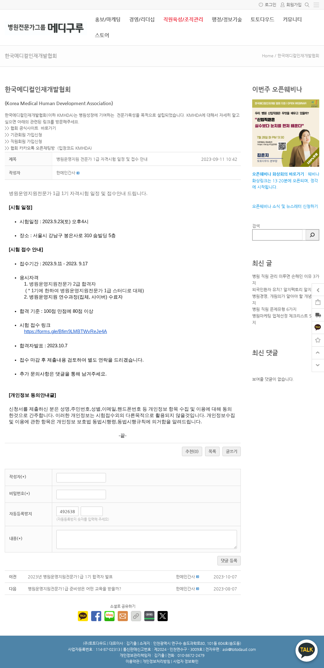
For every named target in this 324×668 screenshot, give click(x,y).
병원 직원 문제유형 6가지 (274, 309)
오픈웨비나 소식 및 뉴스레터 (277, 206)
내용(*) (15, 538)
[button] (65, 172)
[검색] (312, 235)
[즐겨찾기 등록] (318, 340)
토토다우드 (262, 19)
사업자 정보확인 (185, 661)
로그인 (270, 4)
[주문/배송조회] (318, 315)
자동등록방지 (20, 513)
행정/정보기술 (227, 19)
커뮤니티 (292, 19)
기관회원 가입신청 (26, 134)
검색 (256, 226)
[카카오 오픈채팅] (318, 327)
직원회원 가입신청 (26, 141)
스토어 (102, 35)
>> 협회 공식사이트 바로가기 (30, 128)
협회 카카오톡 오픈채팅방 (32, 148)
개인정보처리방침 (156, 661)
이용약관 (133, 661)
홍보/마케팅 (108, 19)
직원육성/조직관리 (183, 19)
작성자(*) (17, 476)
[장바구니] (318, 302)
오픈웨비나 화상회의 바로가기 (278, 174)
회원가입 (294, 4)
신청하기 (310, 206)
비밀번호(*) (19, 493)
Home (267, 55)
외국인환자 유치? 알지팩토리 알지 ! (283, 289)
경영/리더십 (142, 19)
